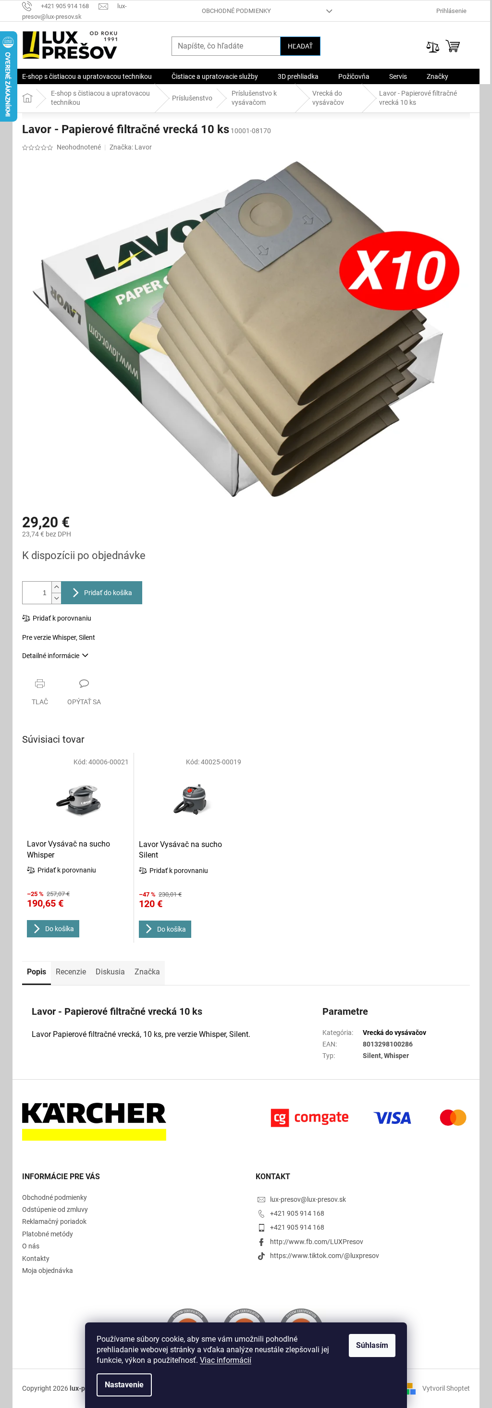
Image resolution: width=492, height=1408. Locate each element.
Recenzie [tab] (71, 971)
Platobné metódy (47, 1234)
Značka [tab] (147, 971)
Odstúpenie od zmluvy (55, 1209)
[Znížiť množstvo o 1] (56, 598)
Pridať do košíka (108, 593)
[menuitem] (86, 76)
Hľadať (300, 46)
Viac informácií (225, 1360)
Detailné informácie (50, 656)
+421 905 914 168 (297, 1213)
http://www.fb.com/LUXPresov (316, 1242)
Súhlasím (372, 1345)
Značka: (131, 147)
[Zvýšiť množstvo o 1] (56, 587)
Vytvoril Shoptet (446, 1388)
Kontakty (35, 1258)
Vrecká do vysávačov (394, 1032)
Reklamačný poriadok (54, 1221)
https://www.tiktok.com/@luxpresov (324, 1255)
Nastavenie (124, 1384)
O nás (30, 1246)
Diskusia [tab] (110, 971)
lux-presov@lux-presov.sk (308, 1199)
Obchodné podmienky (236, 10)
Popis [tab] (36, 971)
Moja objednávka (47, 1270)
